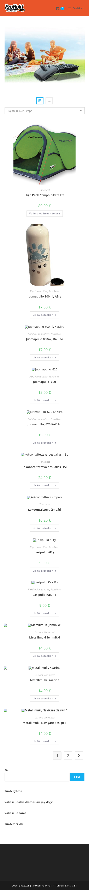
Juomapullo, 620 (44, 382)
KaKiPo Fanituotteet (38, 334)
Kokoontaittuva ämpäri (44, 510)
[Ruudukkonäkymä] (39, 100)
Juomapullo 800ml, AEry (44, 296)
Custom (39, 632)
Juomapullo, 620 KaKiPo (44, 424)
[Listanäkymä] (49, 100)
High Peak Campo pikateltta (44, 195)
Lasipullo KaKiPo (44, 595)
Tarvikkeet (44, 190)
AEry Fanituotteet (39, 291)
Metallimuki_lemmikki (44, 637)
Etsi (7, 770)
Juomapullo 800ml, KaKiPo (44, 339)
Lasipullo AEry (45, 552)
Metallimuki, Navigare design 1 (44, 723)
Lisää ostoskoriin (44, 315)
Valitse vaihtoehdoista (44, 213)
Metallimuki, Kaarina (44, 680)
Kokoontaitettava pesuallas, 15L (44, 467)
